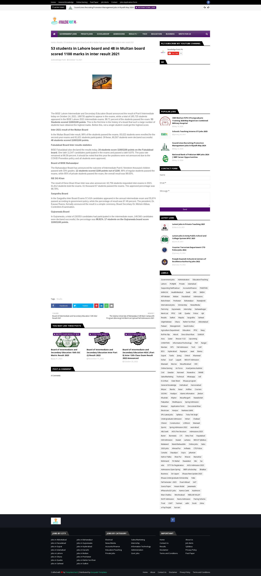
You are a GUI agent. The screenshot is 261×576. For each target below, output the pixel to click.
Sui (201, 461)
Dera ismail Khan (194, 406)
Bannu (199, 351)
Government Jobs (168, 279)
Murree (174, 364)
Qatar (170, 339)
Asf (199, 377)
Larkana (187, 440)
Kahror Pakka (166, 457)
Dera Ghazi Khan (187, 334)
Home (53, 2)
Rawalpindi (201, 301)
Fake (193, 478)
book (194, 503)
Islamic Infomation (187, 393)
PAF (196, 343)
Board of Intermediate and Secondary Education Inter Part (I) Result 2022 (102, 352)
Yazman (179, 503)
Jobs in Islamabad (58, 550)
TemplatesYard (71, 572)
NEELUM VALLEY (194, 495)
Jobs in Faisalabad (58, 543)
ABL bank (164, 431)
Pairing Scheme (199, 499)
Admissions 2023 (196, 431)
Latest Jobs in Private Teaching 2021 (188, 224)
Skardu (172, 389)
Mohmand (165, 461)
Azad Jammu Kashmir (194, 368)
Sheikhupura (177, 402)
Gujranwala (176, 309)
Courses (198, 389)
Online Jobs (193, 444)
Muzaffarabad (185, 364)
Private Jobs (110, 553)
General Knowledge (66, 2)
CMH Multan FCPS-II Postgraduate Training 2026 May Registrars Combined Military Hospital (190, 120)
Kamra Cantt (184, 490)
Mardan (164, 347)
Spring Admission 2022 (178, 427)
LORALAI (186, 423)
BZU (162, 351)
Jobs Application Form (128, 2)
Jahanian (192, 452)
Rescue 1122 (181, 339)
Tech (193, 347)
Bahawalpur (189, 301)
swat (192, 351)
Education (186, 330)
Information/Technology (182, 343)
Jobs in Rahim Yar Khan (86, 560)
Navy (203, 330)
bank (188, 292)
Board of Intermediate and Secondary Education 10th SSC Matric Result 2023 (65, 352)
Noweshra (191, 372)
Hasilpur (173, 393)
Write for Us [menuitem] (185, 34)
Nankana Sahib (187, 410)
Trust (163, 503)
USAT (170, 503)
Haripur (175, 410)
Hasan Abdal (179, 486)
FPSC (195, 330)
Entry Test (189, 436)
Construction (175, 423)
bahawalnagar (200, 309)
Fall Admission (182, 347)
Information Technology (141, 546)
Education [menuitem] (156, 34)
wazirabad (195, 427)
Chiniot (164, 423)
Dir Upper (175, 474)
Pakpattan (165, 402)
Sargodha (191, 317)
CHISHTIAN (165, 343)
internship (188, 309)
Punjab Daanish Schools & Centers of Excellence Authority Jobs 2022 (189, 260)
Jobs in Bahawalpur (85, 539)
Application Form (177, 406)
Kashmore (196, 490)
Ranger (204, 343)
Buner (163, 436)
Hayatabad (200, 436)
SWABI (200, 372)
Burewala (172, 436)
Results (60, 42)
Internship (135, 543)
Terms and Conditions (169, 553)
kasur (180, 389)
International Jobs (168, 305)
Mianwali (164, 364)
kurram (177, 507)
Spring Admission (192, 402)
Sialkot (172, 317)
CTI (181, 436)
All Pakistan (165, 296)
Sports (163, 427)
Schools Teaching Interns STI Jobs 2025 (189, 131)
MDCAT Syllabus (200, 440)
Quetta (187, 313)
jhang (179, 355)
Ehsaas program (189, 381)
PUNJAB (173, 284)
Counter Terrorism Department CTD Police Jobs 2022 (188, 248)
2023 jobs (165, 448)
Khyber (174, 398)
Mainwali (196, 423)
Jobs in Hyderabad (84, 546)
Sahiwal (201, 317)
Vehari (187, 419)
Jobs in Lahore (57, 553)
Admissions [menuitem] (119, 34)
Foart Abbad (185, 482)
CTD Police (198, 448)
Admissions (198, 296)
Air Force (179, 368)
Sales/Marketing (167, 377)
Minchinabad (180, 495)
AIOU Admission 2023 (195, 465)
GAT (194, 482)
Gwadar (171, 372)
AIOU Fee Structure (179, 431)
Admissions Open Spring (170, 469)
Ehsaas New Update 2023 (192, 474)
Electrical (109, 539)
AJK (202, 313)
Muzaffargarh (185, 398)
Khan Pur (178, 457)
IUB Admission (166, 440)
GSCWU (164, 393)
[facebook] (208, 2)
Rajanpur (183, 351)
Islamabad (192, 284)
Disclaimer (164, 550)
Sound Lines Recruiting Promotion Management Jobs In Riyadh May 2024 (103, 7)
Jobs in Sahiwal (57, 563)
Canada (164, 452)
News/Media (195, 305)
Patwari (164, 326)
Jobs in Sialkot (82, 563)
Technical (180, 377)
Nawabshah (198, 398)
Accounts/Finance (190, 288)
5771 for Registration (175, 465)
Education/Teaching (200, 279)
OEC (196, 364)
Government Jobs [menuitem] (68, 34)
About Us (189, 539)
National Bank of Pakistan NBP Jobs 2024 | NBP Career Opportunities (190, 155)
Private (182, 284)
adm (187, 503)
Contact (114, 2)
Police (195, 313)
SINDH (202, 292)
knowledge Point (59, 60)
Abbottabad (203, 322)
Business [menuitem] (170, 34)
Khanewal (197, 355)
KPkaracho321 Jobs (168, 490)
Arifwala (187, 448)
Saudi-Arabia (189, 326)
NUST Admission (167, 499)
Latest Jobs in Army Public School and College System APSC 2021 (189, 237)
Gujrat (163, 355)
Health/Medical (177, 292)
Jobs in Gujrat (56, 546)
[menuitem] (54, 34)
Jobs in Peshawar (84, 556)
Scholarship (182, 305)
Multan (175, 296)
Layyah (178, 360)
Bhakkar (203, 469)
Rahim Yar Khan (189, 322)
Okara (177, 322)
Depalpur (174, 452)
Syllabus (179, 414)
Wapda (181, 317)
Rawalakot (187, 461)
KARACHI (164, 292)
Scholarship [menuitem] (103, 34)
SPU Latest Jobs (167, 414)
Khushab (164, 398)
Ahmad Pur (176, 448)
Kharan (187, 457)
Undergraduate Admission (171, 419)
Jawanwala (192, 486)
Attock (175, 334)
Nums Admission (183, 499)
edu (162, 465)
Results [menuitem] (133, 34)
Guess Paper (166, 486)
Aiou (163, 339)
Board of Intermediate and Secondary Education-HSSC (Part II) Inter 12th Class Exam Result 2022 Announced (138, 353)
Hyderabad (172, 351)
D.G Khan (164, 381)
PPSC (173, 313)
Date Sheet (176, 381)
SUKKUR (201, 334)
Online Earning (81, 2)
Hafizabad (184, 385)
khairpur (164, 406)
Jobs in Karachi (83, 550)
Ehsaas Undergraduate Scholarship (174, 478)
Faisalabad (186, 296)
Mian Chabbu (166, 495)
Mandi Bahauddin (179, 444)
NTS (171, 347)
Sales (203, 444)
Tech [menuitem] (144, 34)
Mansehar (197, 457)
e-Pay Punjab (166, 507)
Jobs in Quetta (57, 560)
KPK (194, 292)
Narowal (180, 372)
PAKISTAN (203, 288)
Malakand (165, 444)
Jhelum (200, 393)
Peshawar (177, 301)
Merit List (164, 313)
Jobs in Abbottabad (59, 539)
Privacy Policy (191, 550)
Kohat (163, 360)
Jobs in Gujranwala (84, 543)
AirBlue (189, 389)
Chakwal (196, 419)
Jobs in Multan (82, 553)
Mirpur (163, 389)
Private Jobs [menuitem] (87, 34)
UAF (200, 347)
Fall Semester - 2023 (168, 482)
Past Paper (94, 2)
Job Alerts (105, 2)
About (152, 572)
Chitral (187, 355)
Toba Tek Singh (192, 414)
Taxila (171, 355)
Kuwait (178, 440)
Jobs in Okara (56, 556)
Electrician (165, 410)
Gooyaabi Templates (99, 572)
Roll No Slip (165, 334)
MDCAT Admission (192, 360)
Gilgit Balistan (166, 322)
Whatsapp (191, 377)
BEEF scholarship (190, 469)
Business (164, 474)
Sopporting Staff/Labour (170, 288)
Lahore (164, 284)
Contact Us (164, 543)
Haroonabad (196, 385)
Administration (183, 279)
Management (175, 326)
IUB (180, 313)
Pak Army (164, 309)
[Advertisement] (160, 20)
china (202, 503)
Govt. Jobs (135, 553)
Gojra (183, 452)
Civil (162, 372)
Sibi (195, 461)
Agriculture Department (170, 330)
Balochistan (165, 301)
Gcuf (171, 360)
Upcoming (193, 339)
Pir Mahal (175, 461)
